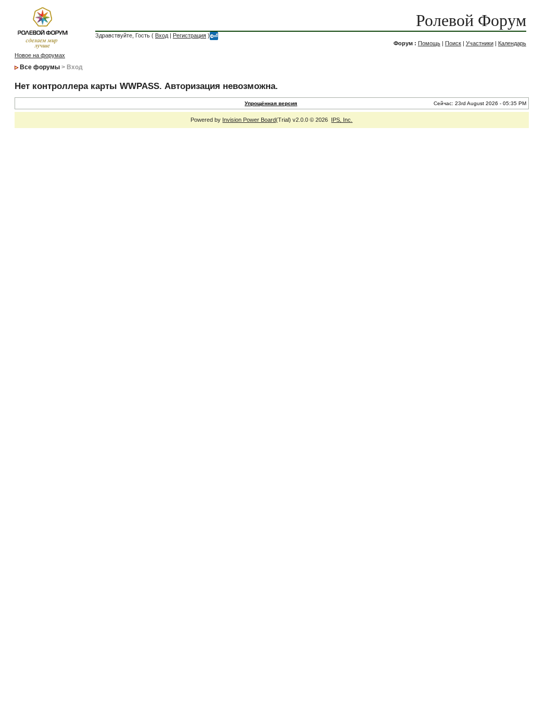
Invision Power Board (249, 120)
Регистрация (189, 35)
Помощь (429, 43)
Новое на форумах (40, 55)
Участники (479, 43)
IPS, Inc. (341, 120)
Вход (161, 35)
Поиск (453, 43)
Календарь (512, 43)
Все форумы (40, 67)
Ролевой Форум (471, 20)
